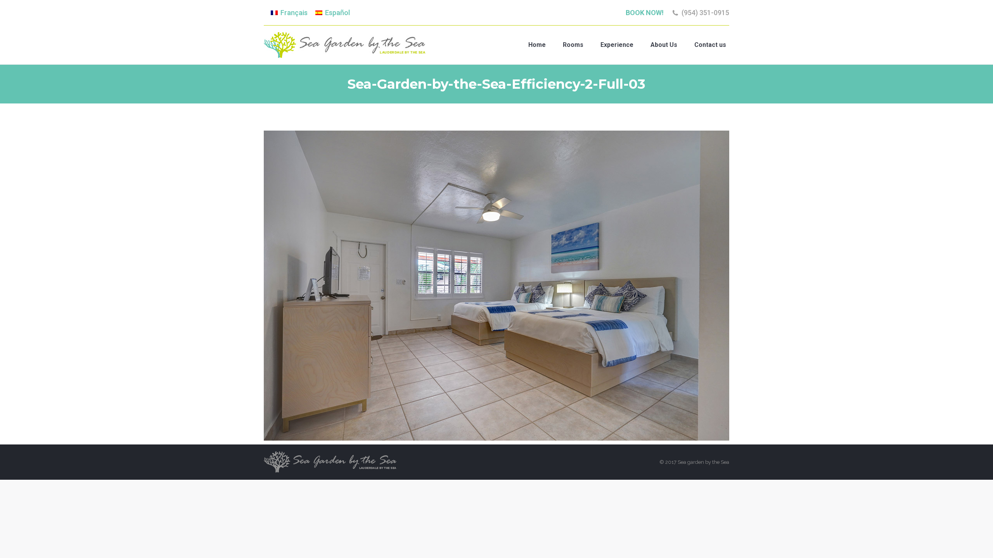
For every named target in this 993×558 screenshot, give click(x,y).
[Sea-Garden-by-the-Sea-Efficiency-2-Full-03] (496, 286)
